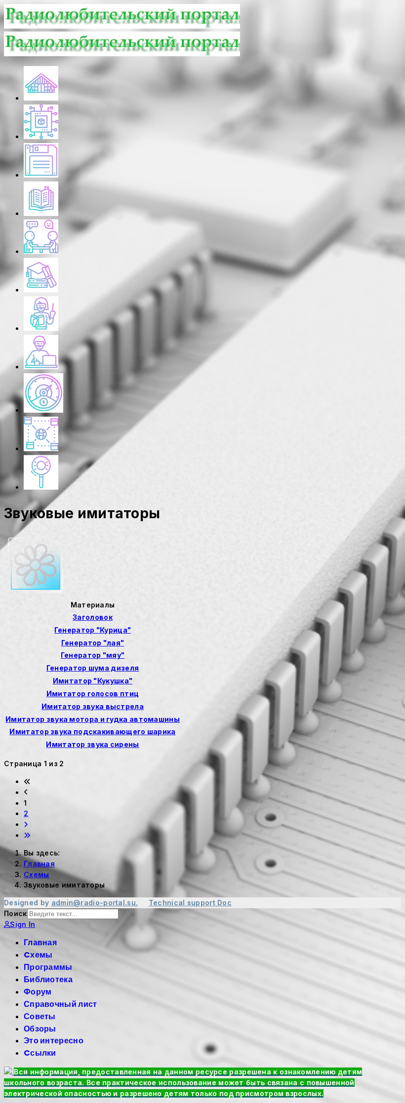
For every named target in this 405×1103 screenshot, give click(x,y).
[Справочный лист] (41, 289)
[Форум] (41, 251)
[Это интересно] (43, 410)
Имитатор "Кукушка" (92, 680)
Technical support (183, 902)
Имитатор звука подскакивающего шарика (92, 731)
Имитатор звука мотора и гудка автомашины (92, 719)
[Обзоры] (41, 366)
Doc (224, 902)
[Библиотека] (41, 213)
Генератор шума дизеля (92, 668)
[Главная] (41, 98)
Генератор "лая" (92, 643)
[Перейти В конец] (27, 835)
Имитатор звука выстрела (92, 706)
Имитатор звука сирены (92, 744)
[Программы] (41, 174)
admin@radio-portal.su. (94, 902)
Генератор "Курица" (92, 630)
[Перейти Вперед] (26, 824)
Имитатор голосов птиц (92, 693)
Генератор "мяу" (93, 655)
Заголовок (93, 617)
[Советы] (41, 328)
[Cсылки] (41, 448)
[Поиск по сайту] (41, 487)
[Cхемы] (41, 136)
